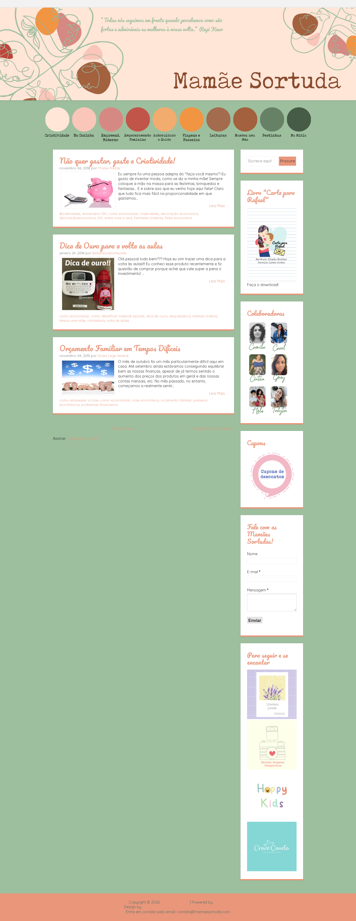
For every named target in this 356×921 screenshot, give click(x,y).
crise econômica (145, 400)
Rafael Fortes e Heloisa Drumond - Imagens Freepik (187, 907)
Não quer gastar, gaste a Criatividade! (117, 160)
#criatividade (69, 214)
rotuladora (96, 320)
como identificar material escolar (118, 316)
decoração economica (179, 214)
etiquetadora (180, 316)
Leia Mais (217, 205)
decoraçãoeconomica (77, 218)
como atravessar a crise (79, 400)
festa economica (178, 218)
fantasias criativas (148, 218)
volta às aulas (118, 320)
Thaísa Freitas (109, 168)
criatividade (149, 214)
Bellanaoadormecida (109, 253)
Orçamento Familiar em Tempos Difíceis (119, 348)
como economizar (123, 214)
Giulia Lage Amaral (113, 356)
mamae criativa (204, 316)
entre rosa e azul (118, 218)
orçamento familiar (176, 400)
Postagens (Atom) (83, 438)
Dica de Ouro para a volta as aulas (111, 245)
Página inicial (122, 428)
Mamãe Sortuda (175, 902)
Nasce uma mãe (72, 320)
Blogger (220, 902)
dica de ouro (157, 316)
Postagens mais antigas (212, 428)
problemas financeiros (99, 405)
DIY (100, 218)
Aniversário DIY (94, 214)
